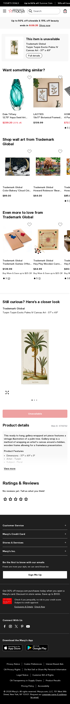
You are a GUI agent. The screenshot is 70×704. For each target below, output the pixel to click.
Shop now (44, 25)
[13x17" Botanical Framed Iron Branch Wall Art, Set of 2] (48, 93)
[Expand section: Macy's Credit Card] (35, 534)
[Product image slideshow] (35, 361)
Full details (34, 55)
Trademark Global (36, 43)
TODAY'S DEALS (11, 3)
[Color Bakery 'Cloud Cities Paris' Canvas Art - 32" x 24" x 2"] (17, 167)
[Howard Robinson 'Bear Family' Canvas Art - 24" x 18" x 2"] (48, 167)
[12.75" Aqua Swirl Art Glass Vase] (17, 93)
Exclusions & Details (23, 607)
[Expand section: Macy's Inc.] (35, 551)
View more (9, 468)
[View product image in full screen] (7, 392)
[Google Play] (37, 647)
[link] (17, 118)
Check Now (39, 607)
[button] (35, 361)
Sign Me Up (35, 574)
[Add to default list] (29, 77)
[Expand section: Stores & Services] (35, 542)
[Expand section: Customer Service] (35, 525)
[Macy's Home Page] (16, 11)
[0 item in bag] (65, 11)
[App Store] (12, 647)
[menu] (5, 11)
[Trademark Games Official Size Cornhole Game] (17, 240)
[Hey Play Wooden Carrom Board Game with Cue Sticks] (48, 240)
